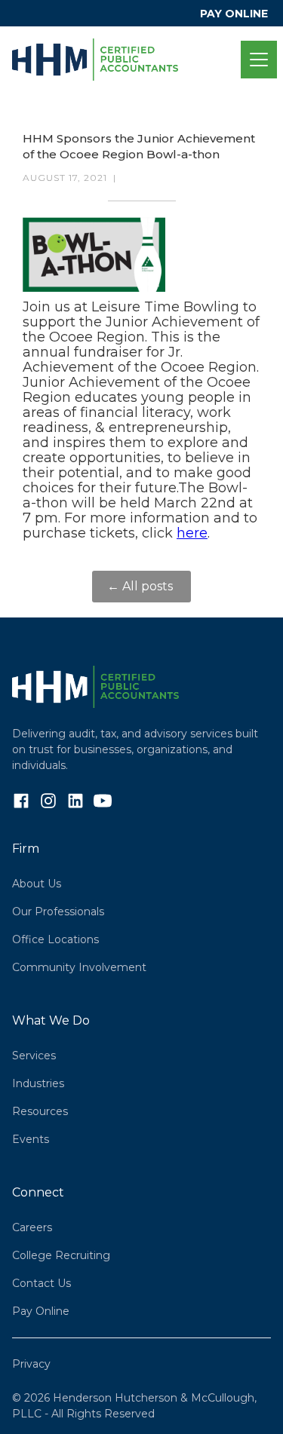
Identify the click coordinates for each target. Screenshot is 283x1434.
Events (30, 1139)
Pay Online (40, 1311)
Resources (40, 1111)
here (192, 533)
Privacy (31, 1364)
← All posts (141, 586)
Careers (32, 1227)
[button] (256, 59)
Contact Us (41, 1283)
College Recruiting (61, 1255)
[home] (126, 59)
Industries (38, 1083)
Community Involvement (79, 967)
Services (34, 1055)
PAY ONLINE (234, 13)
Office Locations (55, 939)
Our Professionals (58, 911)
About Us (36, 883)
